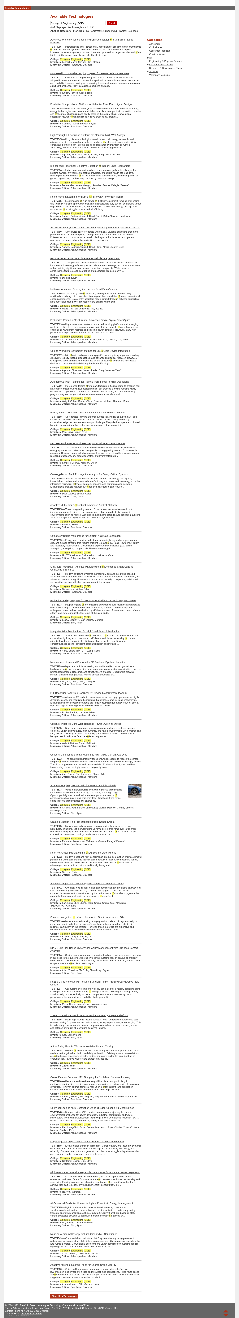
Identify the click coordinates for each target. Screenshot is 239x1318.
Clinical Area (155, 47)
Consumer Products (159, 51)
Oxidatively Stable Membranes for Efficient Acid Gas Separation (85, 536)
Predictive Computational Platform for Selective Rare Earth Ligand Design (91, 104)
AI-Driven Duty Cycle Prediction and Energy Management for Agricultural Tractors (95, 227)
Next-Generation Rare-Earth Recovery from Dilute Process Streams (87, 443)
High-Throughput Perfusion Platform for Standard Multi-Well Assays (87, 135)
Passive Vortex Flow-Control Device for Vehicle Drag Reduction (85, 258)
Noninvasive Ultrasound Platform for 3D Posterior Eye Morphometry (87, 662)
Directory (44, 1311)
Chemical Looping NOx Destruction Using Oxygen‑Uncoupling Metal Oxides (92, 1108)
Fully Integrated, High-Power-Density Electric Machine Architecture (87, 1141)
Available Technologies (17, 8)
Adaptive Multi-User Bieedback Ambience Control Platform (83, 505)
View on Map (111, 1308)
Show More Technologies (64, 1296)
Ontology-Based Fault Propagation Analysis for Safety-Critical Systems (89, 474)
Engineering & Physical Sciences (119, 31)
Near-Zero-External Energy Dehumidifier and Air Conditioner (83, 1234)
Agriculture (154, 44)
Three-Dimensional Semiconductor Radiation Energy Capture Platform (89, 1015)
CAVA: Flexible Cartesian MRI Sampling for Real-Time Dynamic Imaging (90, 1077)
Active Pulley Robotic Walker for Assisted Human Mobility (81, 1046)
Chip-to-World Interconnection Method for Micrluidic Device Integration (90, 351)
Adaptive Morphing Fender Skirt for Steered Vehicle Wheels (83, 785)
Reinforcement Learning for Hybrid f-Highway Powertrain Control (87, 196)
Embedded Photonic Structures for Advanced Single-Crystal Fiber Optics (90, 320)
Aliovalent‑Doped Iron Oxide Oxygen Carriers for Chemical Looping (87, 883)
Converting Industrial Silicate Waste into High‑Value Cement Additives (88, 754)
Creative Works (157, 54)
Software (153, 71)
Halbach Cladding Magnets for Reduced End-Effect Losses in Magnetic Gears (93, 600)
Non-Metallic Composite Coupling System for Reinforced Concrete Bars (89, 73)
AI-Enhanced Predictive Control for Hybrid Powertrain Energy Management (91, 1203)
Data (149, 57)
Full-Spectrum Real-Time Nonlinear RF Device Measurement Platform (88, 693)
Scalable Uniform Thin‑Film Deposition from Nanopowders (82, 822)
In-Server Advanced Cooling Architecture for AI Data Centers (83, 289)
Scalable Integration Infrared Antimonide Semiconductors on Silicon (88, 917)
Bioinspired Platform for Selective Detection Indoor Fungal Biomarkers (90, 166)
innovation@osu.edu (31, 1313)
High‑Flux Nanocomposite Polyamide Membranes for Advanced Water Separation (95, 1172)
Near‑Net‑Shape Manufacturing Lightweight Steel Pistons (83, 852)
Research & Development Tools (165, 68)
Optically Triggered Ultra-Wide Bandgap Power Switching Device (86, 723)
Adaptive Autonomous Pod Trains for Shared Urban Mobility (83, 1265)
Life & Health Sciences (161, 64)
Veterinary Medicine (159, 75)
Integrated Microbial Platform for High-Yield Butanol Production (84, 631)
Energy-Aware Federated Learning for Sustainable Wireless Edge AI (87, 412)
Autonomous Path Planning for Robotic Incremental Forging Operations (89, 381)
